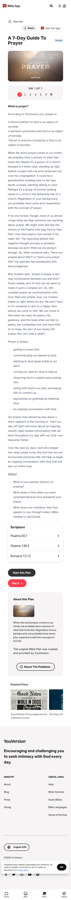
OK (61, 867)
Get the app (52, 28)
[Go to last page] (51, 94)
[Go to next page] (46, 94)
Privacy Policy (23, 870)
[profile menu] (62, 6)
